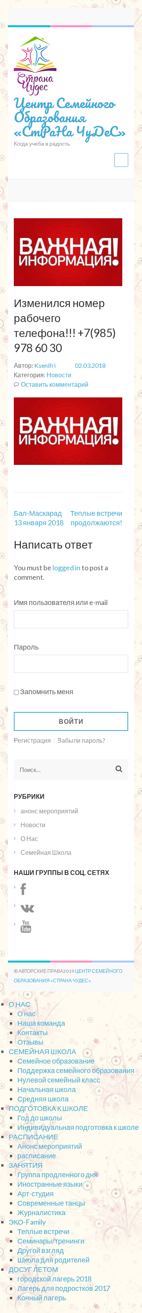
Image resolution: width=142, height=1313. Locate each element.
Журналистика (41, 1212)
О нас (26, 1013)
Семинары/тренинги (50, 1240)
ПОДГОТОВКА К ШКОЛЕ (48, 1108)
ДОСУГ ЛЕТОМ (33, 1269)
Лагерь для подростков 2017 (63, 1288)
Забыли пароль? (81, 740)
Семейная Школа (46, 852)
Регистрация (32, 740)
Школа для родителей (53, 1259)
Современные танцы (51, 1203)
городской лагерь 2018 (54, 1278)
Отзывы (30, 1042)
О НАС (19, 1004)
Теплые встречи (43, 1231)
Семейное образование (56, 1060)
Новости (59, 374)
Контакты (32, 1032)
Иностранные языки (49, 1184)
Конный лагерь (41, 1297)
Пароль (26, 646)
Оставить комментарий (54, 384)
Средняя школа (43, 1098)
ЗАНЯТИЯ (26, 1165)
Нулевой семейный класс (58, 1079)
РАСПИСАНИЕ (33, 1136)
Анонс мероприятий (49, 1146)
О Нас (29, 838)
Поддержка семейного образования (76, 1070)
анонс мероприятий (49, 811)
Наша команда (41, 1023)
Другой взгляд (40, 1250)
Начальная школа (46, 1089)
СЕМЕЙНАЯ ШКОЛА (42, 1051)
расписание (36, 1155)
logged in (66, 567)
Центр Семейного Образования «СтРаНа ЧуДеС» (69, 117)
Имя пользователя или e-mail (61, 602)
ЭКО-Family (27, 1221)
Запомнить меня (46, 691)
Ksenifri (45, 365)
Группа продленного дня (57, 1174)
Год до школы (39, 1117)
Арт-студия (35, 1193)
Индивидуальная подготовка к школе (78, 1127)
